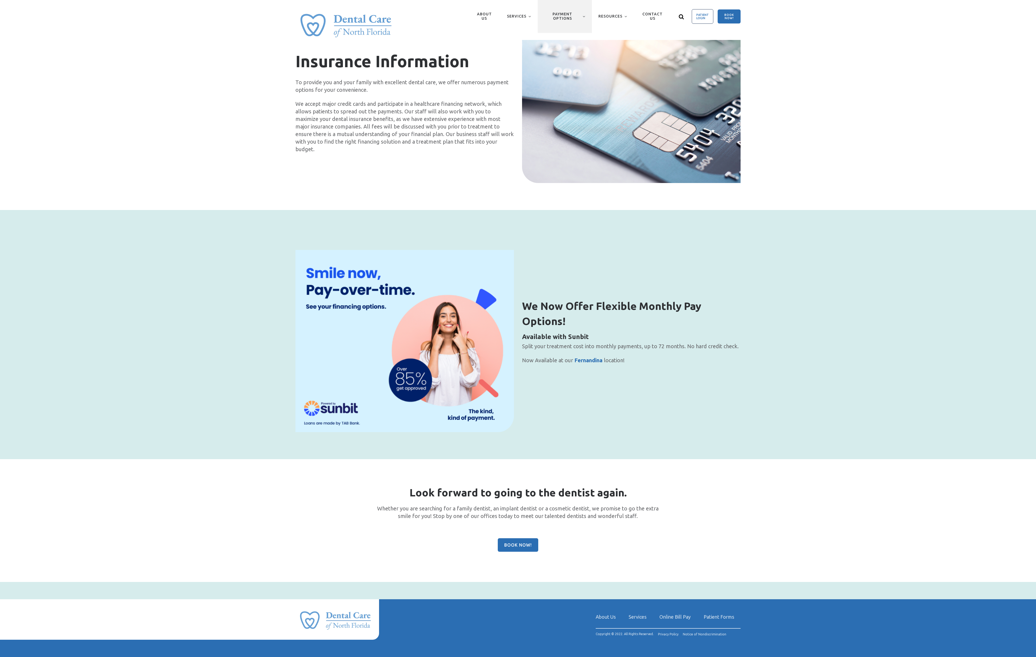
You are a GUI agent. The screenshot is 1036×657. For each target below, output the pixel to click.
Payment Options (562, 16)
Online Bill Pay (675, 616)
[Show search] (681, 16)
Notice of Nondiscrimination (704, 634)
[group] (631, 111)
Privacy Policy (668, 634)
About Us (484, 16)
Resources (610, 16)
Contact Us (652, 16)
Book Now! (729, 16)
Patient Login (702, 16)
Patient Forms (719, 616)
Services (516, 16)
